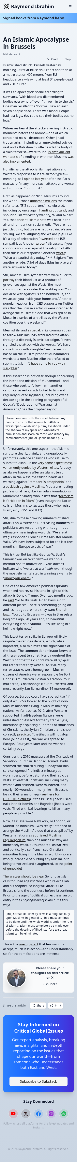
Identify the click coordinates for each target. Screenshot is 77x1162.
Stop (68, 59)
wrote (40, 243)
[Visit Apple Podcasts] (51, 1113)
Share (40, 1005)
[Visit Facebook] (38, 1113)
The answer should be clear (23, 876)
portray (8, 280)
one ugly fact (28, 944)
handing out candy (53, 210)
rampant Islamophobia (46, 482)
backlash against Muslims (25, 486)
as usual (34, 330)
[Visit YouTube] (13, 1113)
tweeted (46, 239)
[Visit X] (26, 1113)
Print (58, 1005)
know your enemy (17, 578)
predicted (24, 734)
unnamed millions (43, 201)
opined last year (36, 179)
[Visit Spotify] (64, 1113)
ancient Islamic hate (31, 220)
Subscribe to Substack (38, 1081)
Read (54, 59)
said (11, 600)
